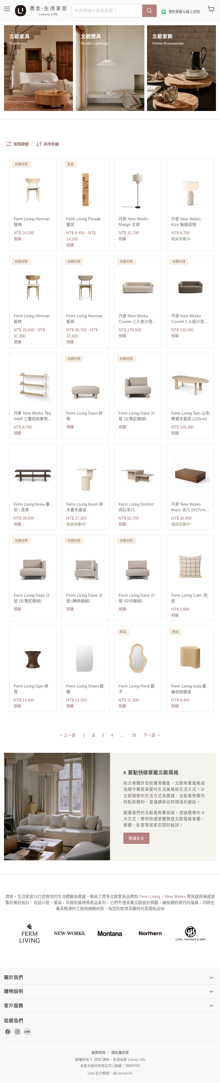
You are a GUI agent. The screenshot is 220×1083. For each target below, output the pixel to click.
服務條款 (98, 1052)
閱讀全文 (136, 838)
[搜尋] (149, 11)
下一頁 (149, 735)
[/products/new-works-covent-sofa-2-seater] (190, 287)
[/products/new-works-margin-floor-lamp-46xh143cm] (138, 190)
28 (134, 735)
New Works (176, 896)
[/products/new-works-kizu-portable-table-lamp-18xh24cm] (190, 190)
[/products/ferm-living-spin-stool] (33, 657)
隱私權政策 (120, 1052)
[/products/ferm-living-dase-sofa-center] (138, 566)
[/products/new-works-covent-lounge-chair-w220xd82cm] (138, 287)
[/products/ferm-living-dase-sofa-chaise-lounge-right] (33, 566)
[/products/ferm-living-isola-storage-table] (190, 657)
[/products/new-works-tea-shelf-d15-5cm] (33, 384)
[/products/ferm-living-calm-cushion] (190, 566)
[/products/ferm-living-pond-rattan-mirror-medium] (138, 657)
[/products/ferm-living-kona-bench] (33, 475)
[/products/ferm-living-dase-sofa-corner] (85, 566)
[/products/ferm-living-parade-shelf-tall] (85, 190)
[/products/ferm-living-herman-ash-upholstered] (33, 190)
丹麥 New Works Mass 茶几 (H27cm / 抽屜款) (189, 510)
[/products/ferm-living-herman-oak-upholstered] (85, 287)
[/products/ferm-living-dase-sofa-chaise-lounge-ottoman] (85, 384)
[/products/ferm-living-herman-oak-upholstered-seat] (33, 287)
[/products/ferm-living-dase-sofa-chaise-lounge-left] (138, 384)
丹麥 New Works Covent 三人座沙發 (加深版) (135, 321)
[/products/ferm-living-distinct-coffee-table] (138, 475)
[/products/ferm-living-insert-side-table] (85, 475)
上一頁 (69, 735)
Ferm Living (150, 896)
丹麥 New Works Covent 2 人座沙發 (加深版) (187, 321)
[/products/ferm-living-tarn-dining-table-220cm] (190, 384)
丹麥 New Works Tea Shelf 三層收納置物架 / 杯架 (33, 419)
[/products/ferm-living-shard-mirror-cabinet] (85, 657)
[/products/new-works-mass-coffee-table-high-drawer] (190, 475)
